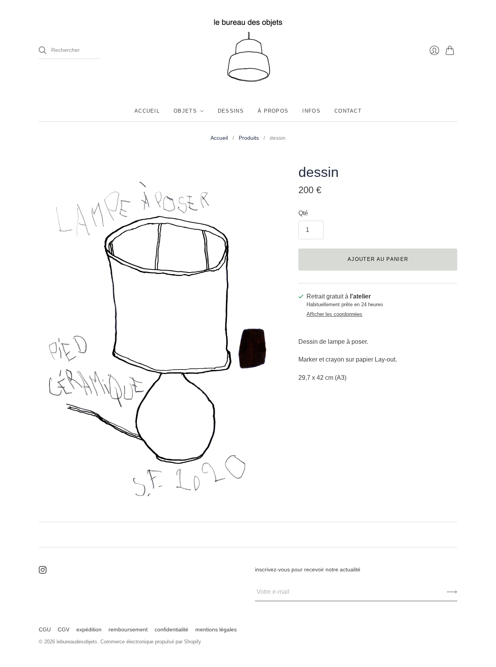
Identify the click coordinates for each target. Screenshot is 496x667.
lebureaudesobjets (77, 642)
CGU (45, 629)
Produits (249, 138)
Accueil (219, 138)
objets (185, 111)
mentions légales (216, 629)
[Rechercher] (42, 50)
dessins (231, 111)
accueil (147, 111)
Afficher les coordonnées (334, 314)
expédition (89, 629)
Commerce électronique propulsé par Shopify (150, 642)
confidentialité (171, 629)
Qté (303, 213)
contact (348, 111)
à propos (273, 111)
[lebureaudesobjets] (248, 50)
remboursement (128, 629)
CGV (63, 629)
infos (311, 111)
